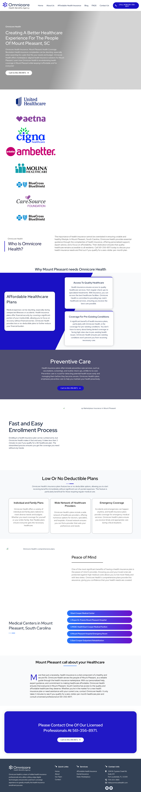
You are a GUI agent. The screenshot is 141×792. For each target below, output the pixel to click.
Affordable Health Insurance (69, 5)
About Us (50, 5)
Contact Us (104, 5)
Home (40, 5)
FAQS (94, 5)
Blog (86, 5)
